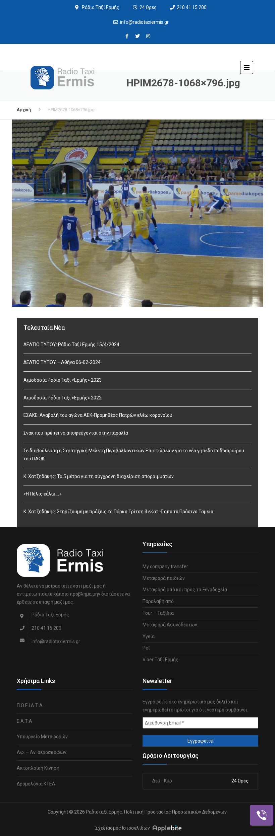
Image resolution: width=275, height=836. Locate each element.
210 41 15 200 (192, 7)
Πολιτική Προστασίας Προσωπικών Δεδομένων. (176, 812)
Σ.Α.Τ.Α (24, 721)
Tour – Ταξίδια (158, 613)
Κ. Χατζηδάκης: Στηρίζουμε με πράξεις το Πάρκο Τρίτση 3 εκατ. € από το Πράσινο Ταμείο (118, 511)
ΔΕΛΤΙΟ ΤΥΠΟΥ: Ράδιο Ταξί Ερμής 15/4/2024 (71, 344)
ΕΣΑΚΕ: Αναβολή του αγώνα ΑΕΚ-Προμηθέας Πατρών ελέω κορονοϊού (97, 415)
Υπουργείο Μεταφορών (42, 736)
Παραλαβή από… (160, 601)
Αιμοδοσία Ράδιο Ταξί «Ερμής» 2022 (62, 397)
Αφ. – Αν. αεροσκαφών (41, 752)
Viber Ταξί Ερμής (160, 659)
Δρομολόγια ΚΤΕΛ (36, 783)
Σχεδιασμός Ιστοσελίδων (122, 828)
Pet (146, 648)
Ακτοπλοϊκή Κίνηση (38, 768)
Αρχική (24, 109)
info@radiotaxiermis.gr (144, 22)
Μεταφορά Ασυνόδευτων (170, 624)
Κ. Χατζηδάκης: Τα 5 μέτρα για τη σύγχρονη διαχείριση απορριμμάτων (98, 476)
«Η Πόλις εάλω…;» (42, 494)
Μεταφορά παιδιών (164, 578)
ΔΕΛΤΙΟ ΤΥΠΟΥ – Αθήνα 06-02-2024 (62, 362)
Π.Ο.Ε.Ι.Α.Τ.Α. (30, 705)
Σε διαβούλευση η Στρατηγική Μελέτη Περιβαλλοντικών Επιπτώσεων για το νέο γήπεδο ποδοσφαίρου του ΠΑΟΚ (133, 454)
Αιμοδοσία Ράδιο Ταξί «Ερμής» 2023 (62, 380)
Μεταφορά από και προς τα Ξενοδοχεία (185, 589)
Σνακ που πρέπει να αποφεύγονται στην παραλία (75, 433)
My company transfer (165, 566)
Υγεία (149, 636)
